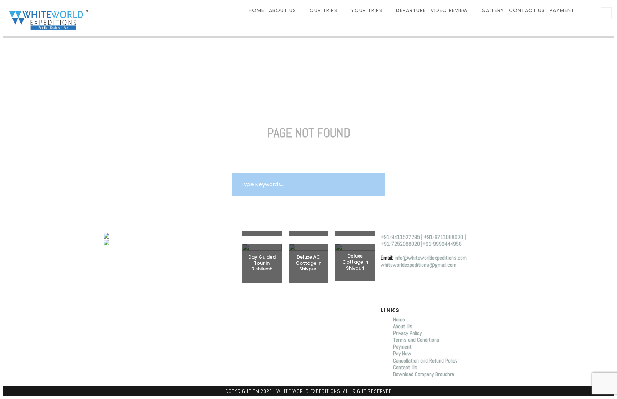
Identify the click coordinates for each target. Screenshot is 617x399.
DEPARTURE (411, 10)
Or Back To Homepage (308, 204)
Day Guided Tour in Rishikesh (262, 263)
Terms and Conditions (416, 340)
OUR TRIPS (323, 10)
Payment (562, 10)
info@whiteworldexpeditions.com (431, 257)
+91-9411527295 (400, 237)
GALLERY (493, 10)
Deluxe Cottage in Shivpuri (355, 262)
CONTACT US (527, 10)
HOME (256, 10)
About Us (402, 326)
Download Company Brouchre (423, 374)
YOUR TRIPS (366, 10)
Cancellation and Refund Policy (425, 360)
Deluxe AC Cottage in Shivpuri (308, 263)
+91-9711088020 (443, 237)
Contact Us (405, 367)
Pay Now (402, 353)
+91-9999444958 (442, 244)
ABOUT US (282, 10)
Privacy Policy (407, 333)
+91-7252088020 (400, 244)
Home (399, 319)
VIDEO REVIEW (449, 10)
